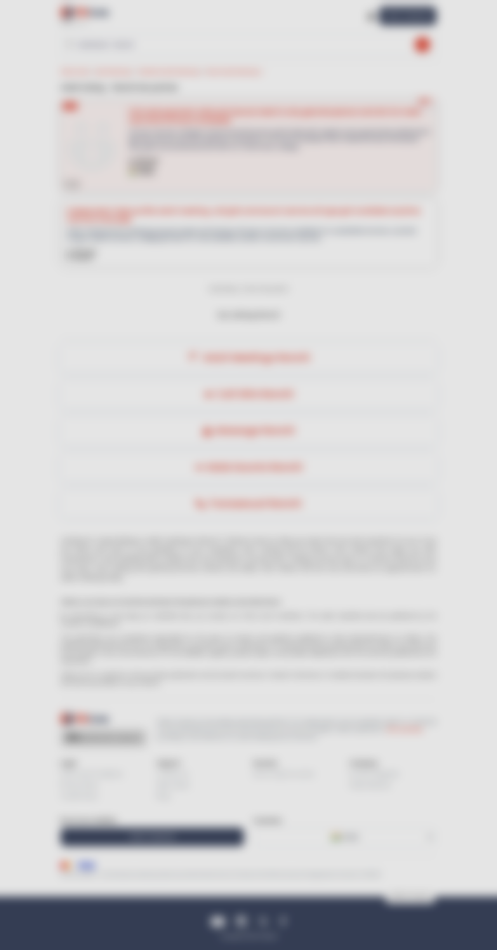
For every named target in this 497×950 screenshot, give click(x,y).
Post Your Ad (407, 15)
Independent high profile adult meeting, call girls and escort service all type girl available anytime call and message (243, 215)
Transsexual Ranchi (255, 504)
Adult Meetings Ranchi (254, 357)
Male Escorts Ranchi (254, 467)
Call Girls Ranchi (254, 394)
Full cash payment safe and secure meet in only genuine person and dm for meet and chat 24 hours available (275, 116)
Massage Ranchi (254, 431)
